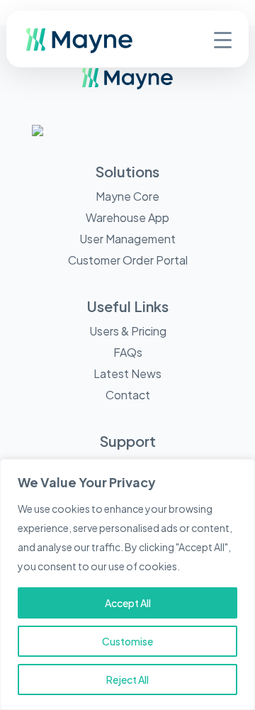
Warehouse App (127, 217)
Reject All (127, 679)
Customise (127, 641)
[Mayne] (102, 49)
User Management (127, 238)
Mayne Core (127, 196)
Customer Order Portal (128, 260)
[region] (127, 584)
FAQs (127, 352)
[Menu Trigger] (222, 38)
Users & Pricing (127, 330)
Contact (128, 394)
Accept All (128, 603)
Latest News (128, 373)
